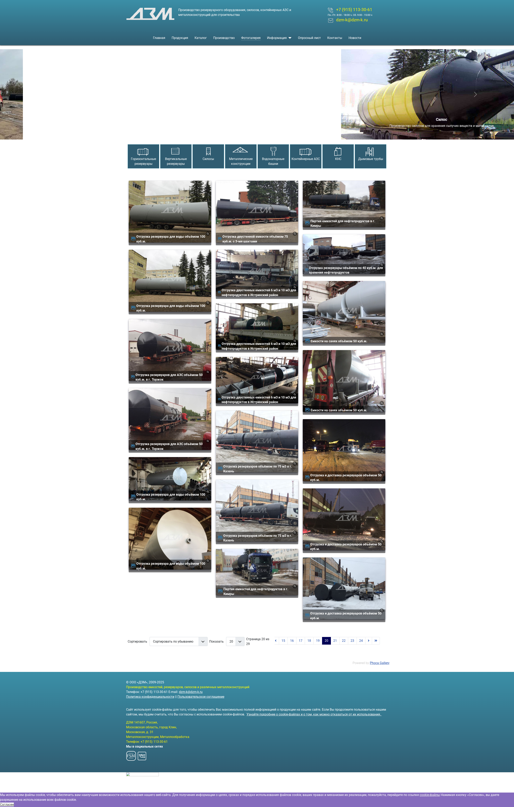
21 (335, 641)
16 (292, 641)
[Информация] (289, 38)
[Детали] (208, 233)
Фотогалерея (251, 38)
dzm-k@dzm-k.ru (191, 692)
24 (361, 641)
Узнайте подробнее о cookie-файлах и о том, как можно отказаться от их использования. (314, 714)
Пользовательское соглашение (200, 697)
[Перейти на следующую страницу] (368, 641)
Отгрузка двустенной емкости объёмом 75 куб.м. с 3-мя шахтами (255, 239)
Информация (277, 38)
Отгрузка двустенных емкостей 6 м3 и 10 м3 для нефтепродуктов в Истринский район (259, 292)
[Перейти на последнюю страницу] (376, 641)
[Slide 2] (257, 134)
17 (300, 641)
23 (352, 641)
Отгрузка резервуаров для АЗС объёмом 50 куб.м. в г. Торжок (169, 377)
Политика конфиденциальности (150, 697)
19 (318, 641)
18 (309, 641)
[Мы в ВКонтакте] (142, 755)
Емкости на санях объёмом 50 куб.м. (339, 341)
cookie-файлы (430, 795)
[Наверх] (507, 799)
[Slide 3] (264, 134)
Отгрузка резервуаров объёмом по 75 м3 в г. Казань (257, 469)
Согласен (7, 804)
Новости (355, 38)
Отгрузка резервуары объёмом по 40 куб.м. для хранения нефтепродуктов (346, 270)
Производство (224, 38)
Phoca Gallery (380, 663)
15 (283, 641)
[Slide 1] (250, 134)
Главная (159, 38)
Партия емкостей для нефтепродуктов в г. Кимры (255, 591)
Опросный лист (309, 38)
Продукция (180, 38)
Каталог (201, 38)
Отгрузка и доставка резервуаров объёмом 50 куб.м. (345, 477)
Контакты (334, 38)
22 (344, 641)
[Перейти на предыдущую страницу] (275, 641)
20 (326, 641)
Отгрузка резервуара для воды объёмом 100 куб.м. (170, 239)
